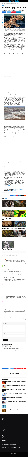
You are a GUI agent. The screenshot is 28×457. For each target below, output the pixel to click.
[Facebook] (2, 16)
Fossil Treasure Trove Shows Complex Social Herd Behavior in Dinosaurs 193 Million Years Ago (8, 219)
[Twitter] (2, 17)
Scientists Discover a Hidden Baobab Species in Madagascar (9, 444)
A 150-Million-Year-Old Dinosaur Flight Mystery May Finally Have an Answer (11, 447)
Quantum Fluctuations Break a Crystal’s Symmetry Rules (14, 397)
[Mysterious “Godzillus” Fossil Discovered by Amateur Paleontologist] (20, 233)
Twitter (2, 419)
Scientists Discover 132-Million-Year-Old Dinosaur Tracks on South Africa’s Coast (7, 208)
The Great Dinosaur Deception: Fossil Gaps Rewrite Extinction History (20, 208)
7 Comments (20, 10)
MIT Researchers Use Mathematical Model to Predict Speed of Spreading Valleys (7, 249)
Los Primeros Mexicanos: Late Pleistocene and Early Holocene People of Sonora (10, 348)
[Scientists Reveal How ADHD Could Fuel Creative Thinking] (4, 406)
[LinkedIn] (2, 19)
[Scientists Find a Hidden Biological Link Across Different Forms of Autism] (4, 386)
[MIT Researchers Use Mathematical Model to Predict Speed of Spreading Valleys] (8, 244)
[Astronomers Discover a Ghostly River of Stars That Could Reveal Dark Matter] (4, 390)
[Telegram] (2, 22)
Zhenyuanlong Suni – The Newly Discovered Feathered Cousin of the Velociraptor (6, 239)
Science (3, 5)
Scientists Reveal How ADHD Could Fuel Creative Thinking (14, 405)
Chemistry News (4, 430)
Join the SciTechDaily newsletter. (18, 189)
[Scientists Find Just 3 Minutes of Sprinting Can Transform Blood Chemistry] (4, 410)
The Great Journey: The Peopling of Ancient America (7, 344)
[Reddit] (2, 25)
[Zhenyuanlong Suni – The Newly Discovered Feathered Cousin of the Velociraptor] (8, 233)
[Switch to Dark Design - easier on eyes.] (24, 1)
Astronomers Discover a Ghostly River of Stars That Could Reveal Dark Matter (16, 390)
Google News (14, 190)
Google (9, 190)
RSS (2, 424)
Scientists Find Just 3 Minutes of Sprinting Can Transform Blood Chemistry (15, 409)
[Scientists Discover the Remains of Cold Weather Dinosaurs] (20, 224)
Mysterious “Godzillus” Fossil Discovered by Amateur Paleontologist (20, 238)
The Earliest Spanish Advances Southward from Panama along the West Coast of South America (12, 352)
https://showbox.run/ (16, 317)
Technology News (4, 437)
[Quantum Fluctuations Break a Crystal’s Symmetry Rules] (4, 398)
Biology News (3, 429)
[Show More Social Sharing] (22, 12)
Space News (3, 436)
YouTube (3, 420)
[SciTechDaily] (14, 1)
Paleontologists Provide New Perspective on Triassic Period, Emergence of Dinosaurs (7, 228)
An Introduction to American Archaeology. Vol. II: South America (8, 350)
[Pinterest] (2, 21)
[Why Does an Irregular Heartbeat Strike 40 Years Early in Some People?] (4, 402)
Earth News (3, 431)
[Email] (2, 24)
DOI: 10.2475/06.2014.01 (7, 185)
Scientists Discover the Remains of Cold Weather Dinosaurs (19, 228)
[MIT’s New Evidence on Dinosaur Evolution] (20, 213)
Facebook (3, 418)
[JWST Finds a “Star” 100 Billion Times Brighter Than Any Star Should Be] (4, 382)
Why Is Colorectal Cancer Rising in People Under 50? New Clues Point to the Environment (16, 394)
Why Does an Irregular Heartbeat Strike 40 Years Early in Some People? (16, 401)
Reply (25, 263)
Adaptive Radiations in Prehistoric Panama (6, 346)
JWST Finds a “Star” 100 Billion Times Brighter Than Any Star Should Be (16, 381)
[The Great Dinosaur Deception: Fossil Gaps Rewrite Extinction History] (20, 203)
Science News (3, 435)
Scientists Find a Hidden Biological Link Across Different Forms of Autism (16, 385)
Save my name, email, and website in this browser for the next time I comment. (13, 337)
